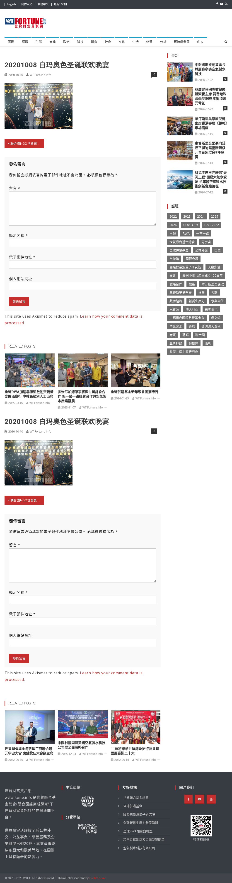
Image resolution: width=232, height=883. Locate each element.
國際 (11, 42)
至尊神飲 (175, 343)
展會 (172, 275)
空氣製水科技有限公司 (139, 848)
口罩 (217, 250)
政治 (66, 42)
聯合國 (200, 335)
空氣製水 (175, 326)
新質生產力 (197, 301)
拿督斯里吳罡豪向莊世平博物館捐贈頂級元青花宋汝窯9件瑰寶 (210, 150)
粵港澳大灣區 (211, 326)
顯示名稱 (18, 235)
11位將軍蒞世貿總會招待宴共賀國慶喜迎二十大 (135, 751)
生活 (135, 42)
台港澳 (174, 258)
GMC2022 (211, 225)
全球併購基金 (178, 250)
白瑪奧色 (211, 309)
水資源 (174, 309)
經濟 (25, 42)
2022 (173, 216)
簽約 (192, 326)
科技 (80, 42)
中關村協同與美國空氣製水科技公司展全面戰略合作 (81, 745)
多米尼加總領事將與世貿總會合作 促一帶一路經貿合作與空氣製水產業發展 (82, 396)
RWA (186, 233)
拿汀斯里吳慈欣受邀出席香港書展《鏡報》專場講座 (211, 123)
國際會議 (192, 258)
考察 (172, 335)
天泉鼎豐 (214, 267)
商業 (52, 42)
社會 (108, 42)
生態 (39, 42)
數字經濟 (175, 301)
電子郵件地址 (22, 257)
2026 (173, 225)
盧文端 (215, 318)
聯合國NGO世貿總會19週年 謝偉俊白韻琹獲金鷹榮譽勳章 (27, 143)
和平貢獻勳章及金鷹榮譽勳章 (143, 839)
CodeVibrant (97, 878)
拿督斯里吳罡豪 (180, 292)
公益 (163, 42)
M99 (172, 233)
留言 (14, 188)
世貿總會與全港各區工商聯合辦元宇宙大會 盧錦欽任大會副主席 (29, 751)
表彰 (208, 343)
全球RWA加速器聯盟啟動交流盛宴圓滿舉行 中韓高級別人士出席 (29, 394)
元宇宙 (206, 242)
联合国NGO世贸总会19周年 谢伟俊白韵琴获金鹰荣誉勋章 (27, 500)
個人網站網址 (20, 278)
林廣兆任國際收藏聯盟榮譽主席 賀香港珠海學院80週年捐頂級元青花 (210, 96)
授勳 (214, 292)
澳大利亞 (192, 309)
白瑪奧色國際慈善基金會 (186, 318)
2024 (200, 216)
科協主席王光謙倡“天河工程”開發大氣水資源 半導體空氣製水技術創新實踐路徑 (211, 179)
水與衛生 (217, 301)
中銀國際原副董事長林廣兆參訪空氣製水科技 (210, 69)
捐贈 (201, 292)
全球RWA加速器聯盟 (137, 831)
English (11, 4)
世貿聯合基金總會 (182, 242)
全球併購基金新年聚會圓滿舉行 (134, 392)
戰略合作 (175, 284)
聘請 (185, 335)
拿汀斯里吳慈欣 (213, 284)
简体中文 (26, 4)
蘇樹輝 (193, 343)
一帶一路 (202, 233)
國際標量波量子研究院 (185, 267)
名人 (200, 42)
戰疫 (192, 284)
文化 (121, 42)
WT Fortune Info (40, 75)
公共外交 (201, 250)
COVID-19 (190, 225)
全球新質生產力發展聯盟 (140, 823)
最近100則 (60, 4)
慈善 (149, 42)
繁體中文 (43, 4)
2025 (214, 216)
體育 (94, 42)
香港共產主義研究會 (183, 351)
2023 (187, 216)
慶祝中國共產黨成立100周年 (202, 275)
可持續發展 (182, 42)
